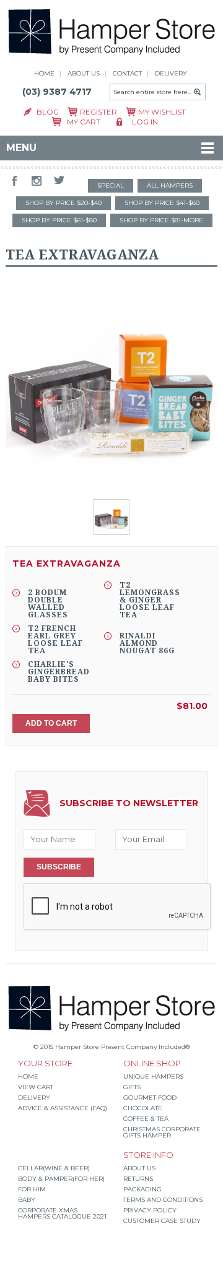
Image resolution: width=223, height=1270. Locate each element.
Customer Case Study (162, 1221)
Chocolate (142, 1108)
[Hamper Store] (111, 56)
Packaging (142, 1189)
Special (110, 185)
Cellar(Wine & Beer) (54, 1168)
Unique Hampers (153, 1076)
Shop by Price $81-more (161, 220)
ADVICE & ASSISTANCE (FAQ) (62, 1108)
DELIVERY (171, 73)
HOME (44, 73)
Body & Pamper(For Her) (61, 1179)
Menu (21, 148)
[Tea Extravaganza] (111, 386)
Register (98, 112)
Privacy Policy (150, 1210)
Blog (48, 112)
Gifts (132, 1087)
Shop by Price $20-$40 (63, 203)
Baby (26, 1200)
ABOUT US (84, 73)
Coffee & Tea (145, 1119)
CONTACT (127, 73)
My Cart (83, 122)
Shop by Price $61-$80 (59, 220)
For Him (32, 1189)
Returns (138, 1179)
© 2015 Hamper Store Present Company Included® (111, 1047)
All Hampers (170, 185)
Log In (145, 122)
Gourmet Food (150, 1098)
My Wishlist (162, 112)
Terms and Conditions (163, 1200)
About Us (139, 1168)
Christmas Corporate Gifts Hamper (162, 1132)
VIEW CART (35, 1087)
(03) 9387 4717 (57, 91)
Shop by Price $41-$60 (162, 203)
